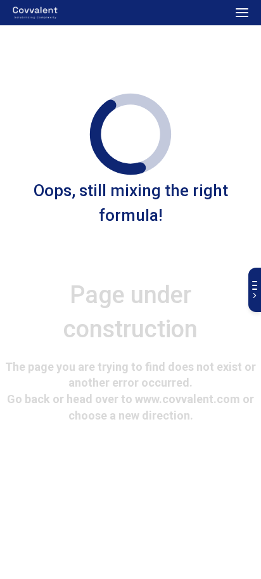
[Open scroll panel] (254, 290)
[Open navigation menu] (242, 13)
